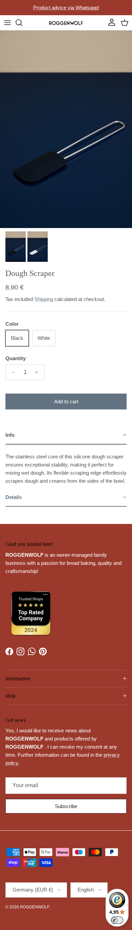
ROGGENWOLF (34, 907)
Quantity (15, 358)
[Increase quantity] (38, 372)
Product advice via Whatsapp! (66, 7)
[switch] (117, 920)
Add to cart (66, 401)
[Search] (22, 22)
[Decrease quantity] (12, 372)
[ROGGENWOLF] (66, 22)
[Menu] (7, 22)
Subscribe (66, 806)
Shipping (43, 299)
